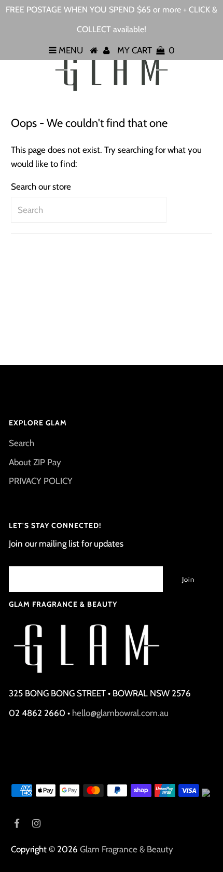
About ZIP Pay (35, 462)
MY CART (146, 50)
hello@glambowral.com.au (120, 713)
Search (21, 443)
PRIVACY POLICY (41, 481)
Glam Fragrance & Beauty (126, 849)
